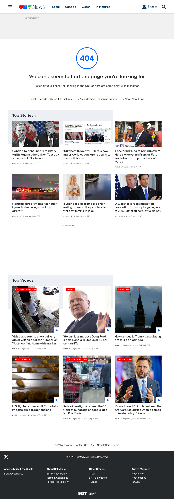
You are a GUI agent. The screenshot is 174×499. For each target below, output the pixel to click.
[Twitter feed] (6, 457)
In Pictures (103, 7)
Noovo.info (138, 473)
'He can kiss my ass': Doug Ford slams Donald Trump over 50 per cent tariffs (85, 340)
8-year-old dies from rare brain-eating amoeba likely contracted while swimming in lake (85, 207)
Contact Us (81, 445)
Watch (86, 7)
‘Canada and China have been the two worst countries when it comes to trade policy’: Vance (138, 410)
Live (142, 99)
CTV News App (63, 445)
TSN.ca (93, 481)
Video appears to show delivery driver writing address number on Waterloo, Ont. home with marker (35, 340)
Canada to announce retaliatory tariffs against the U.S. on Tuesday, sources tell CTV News (35, 154)
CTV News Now (128, 99)
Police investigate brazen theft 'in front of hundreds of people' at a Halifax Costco (85, 410)
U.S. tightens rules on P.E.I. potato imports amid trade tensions (35, 408)
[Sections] (10, 6)
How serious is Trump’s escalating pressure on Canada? (138, 338)
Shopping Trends (107, 99)
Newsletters (103, 445)
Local (56, 7)
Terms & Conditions (57, 477)
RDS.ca (136, 481)
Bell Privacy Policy (57, 473)
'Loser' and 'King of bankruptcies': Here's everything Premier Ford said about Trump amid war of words (137, 156)
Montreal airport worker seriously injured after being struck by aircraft (34, 207)
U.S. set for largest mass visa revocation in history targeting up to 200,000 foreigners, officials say (138, 207)
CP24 (92, 473)
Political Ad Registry (58, 481)
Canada (70, 7)
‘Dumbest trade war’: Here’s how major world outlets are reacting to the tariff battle (86, 154)
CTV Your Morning (85, 99)
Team (116, 445)
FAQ (92, 445)
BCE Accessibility (13, 473)
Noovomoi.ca (139, 477)
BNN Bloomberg (98, 477)
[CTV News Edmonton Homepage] (32, 7)
